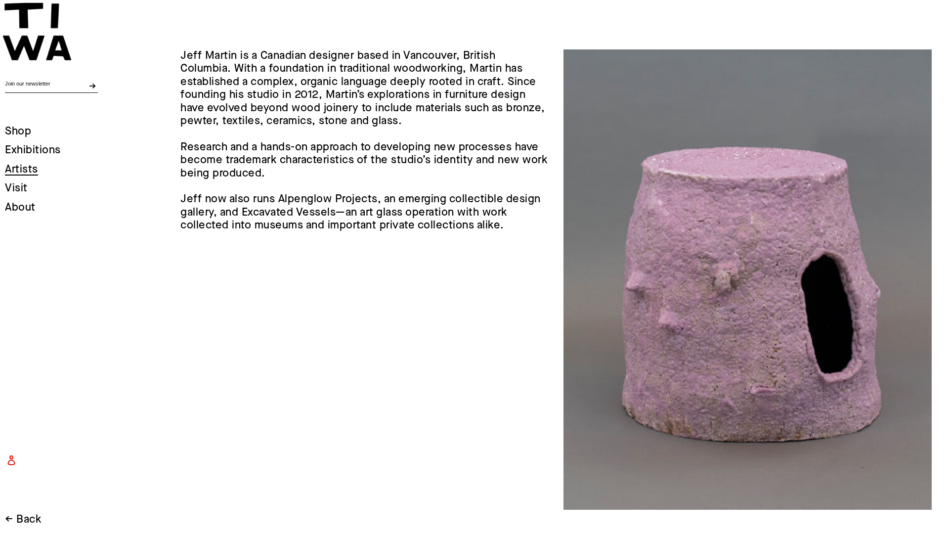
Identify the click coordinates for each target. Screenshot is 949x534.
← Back (23, 519)
